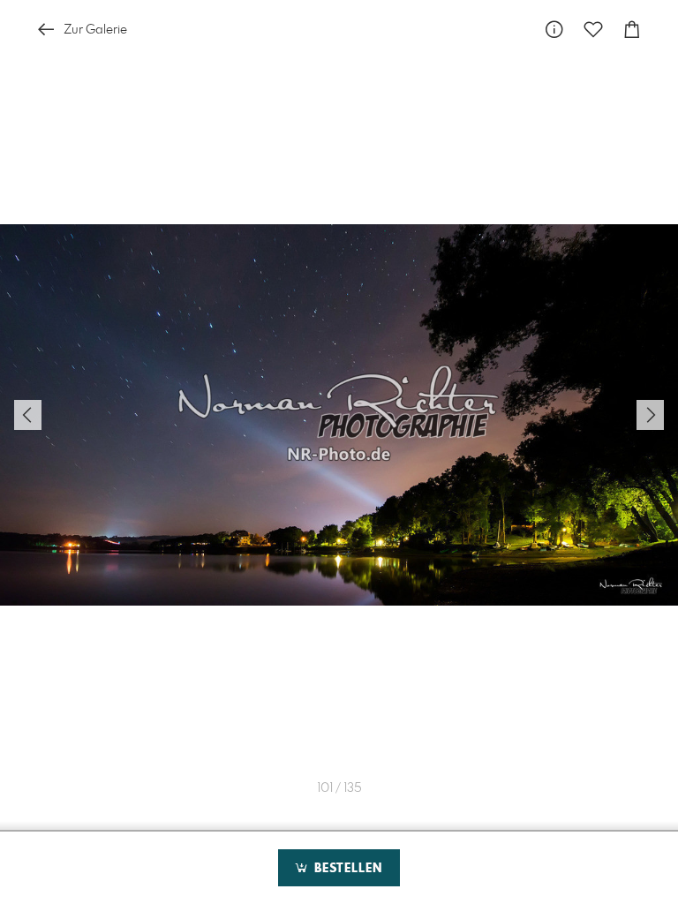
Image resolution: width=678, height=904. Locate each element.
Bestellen (346, 869)
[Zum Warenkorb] (632, 29)
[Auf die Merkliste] (593, 29)
